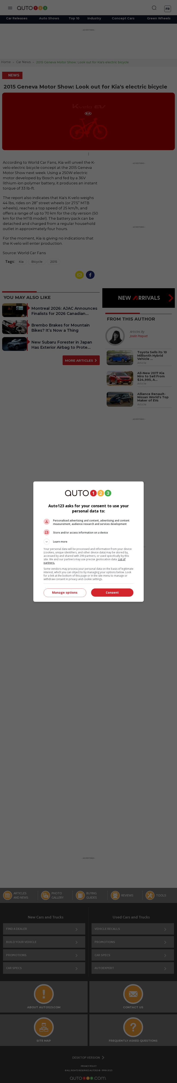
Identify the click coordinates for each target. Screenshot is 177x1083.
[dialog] (88, 541)
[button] (88, 542)
